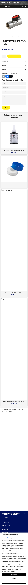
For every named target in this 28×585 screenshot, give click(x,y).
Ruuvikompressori (5, 522)
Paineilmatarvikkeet (9, 36)
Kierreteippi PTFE (14, 184)
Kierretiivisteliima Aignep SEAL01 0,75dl (14, 150)
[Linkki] (22, 6)
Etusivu (3, 36)
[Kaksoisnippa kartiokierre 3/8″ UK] (14, 240)
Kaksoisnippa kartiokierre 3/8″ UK (14, 293)
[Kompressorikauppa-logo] (10, 2)
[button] (6, 6)
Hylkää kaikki (14, 582)
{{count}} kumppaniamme (9, 537)
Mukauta (14, 578)
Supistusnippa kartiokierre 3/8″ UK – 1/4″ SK (14, 401)
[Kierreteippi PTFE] (14, 169)
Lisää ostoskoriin (14, 56)
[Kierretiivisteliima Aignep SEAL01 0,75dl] (14, 135)
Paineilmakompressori (6, 524)
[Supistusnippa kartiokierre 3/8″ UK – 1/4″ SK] (14, 349)
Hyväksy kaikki (14, 574)
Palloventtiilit (16, 36)
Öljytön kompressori (6, 525)
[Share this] (7, 76)
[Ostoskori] (25, 6)
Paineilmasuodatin (5, 531)
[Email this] (3, 76)
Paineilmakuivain (5, 529)
